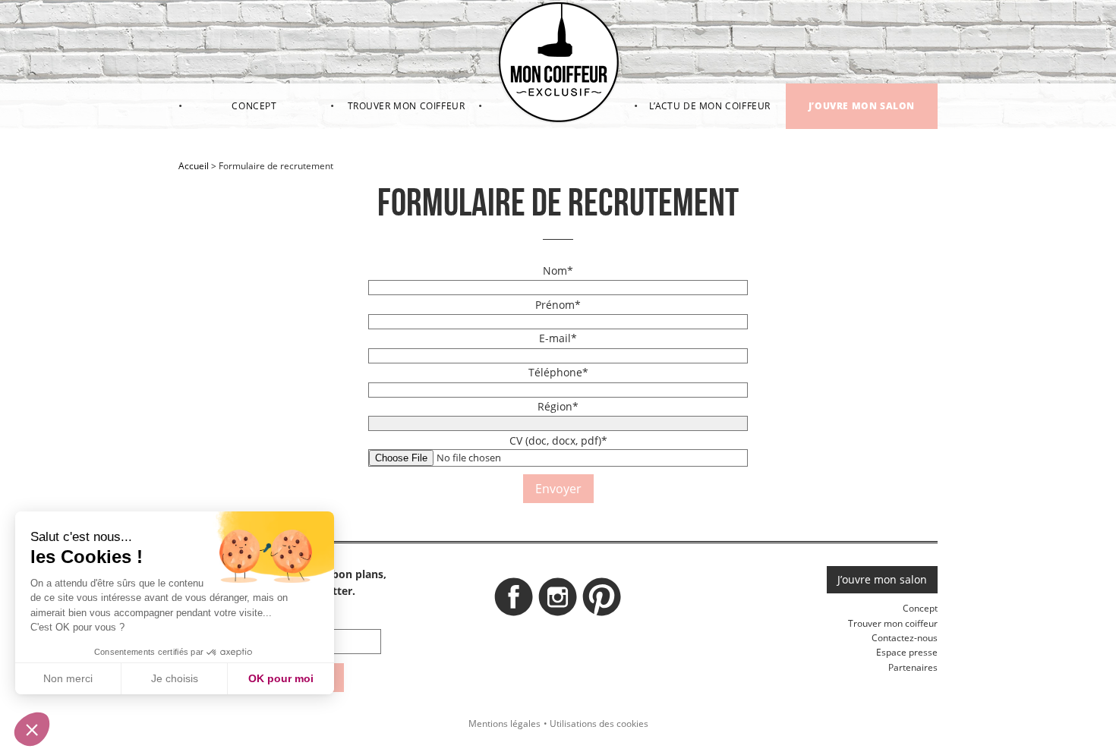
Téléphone (558, 372)
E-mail (558, 338)
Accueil (193, 165)
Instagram (558, 601)
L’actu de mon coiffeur (710, 105)
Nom (558, 270)
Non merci (68, 678)
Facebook (514, 601)
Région (558, 406)
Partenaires (913, 667)
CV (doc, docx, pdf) (558, 440)
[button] (32, 729)
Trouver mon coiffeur (406, 105)
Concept (254, 105)
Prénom (558, 304)
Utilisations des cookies (599, 723)
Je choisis (174, 678)
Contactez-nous (905, 637)
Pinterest (602, 601)
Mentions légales (504, 723)
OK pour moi (281, 678)
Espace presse (907, 652)
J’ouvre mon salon (862, 105)
